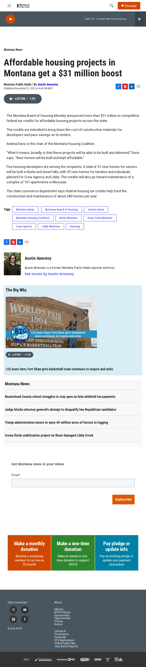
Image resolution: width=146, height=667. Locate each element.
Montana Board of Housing (61, 209)
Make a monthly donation (29, 546)
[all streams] (140, 19)
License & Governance (61, 633)
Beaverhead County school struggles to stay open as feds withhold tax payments (60, 397)
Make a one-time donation (73, 546)
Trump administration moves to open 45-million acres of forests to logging (56, 422)
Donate (130, 6)
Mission (58, 609)
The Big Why (16, 290)
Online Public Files (65, 643)
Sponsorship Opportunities (62, 617)
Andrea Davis (96, 209)
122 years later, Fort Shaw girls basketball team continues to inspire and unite (59, 369)
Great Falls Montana (100, 217)
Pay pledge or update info (116, 546)
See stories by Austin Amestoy (49, 273)
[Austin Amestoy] (12, 263)
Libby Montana (51, 226)
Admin (58, 624)
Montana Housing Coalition (33, 217)
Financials (60, 637)
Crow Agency (24, 226)
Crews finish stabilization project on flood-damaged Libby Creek (49, 435)
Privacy (58, 621)
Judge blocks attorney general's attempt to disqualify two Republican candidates (60, 409)
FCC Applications (64, 640)
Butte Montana (69, 217)
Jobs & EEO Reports (66, 646)
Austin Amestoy (48, 84)
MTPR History (62, 612)
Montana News (13, 49)
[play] (10, 19)
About (58, 602)
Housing (75, 226)
